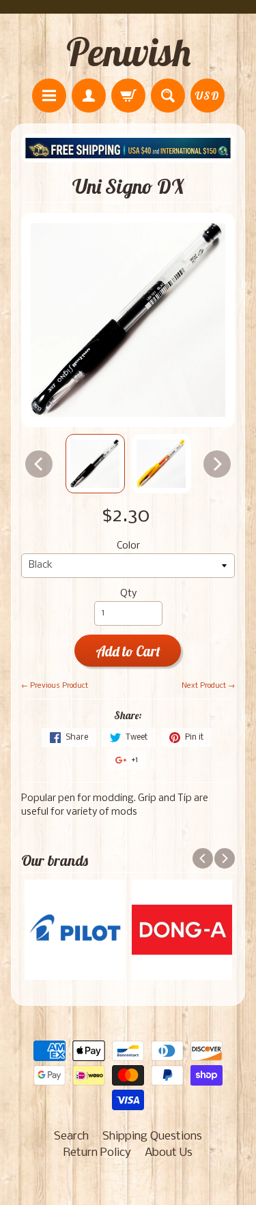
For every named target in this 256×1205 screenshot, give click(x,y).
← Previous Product (54, 686)
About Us (169, 1152)
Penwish (128, 52)
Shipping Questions (152, 1136)
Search (71, 1136)
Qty (128, 594)
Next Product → (208, 686)
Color (128, 546)
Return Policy (97, 1152)
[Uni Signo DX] (95, 463)
